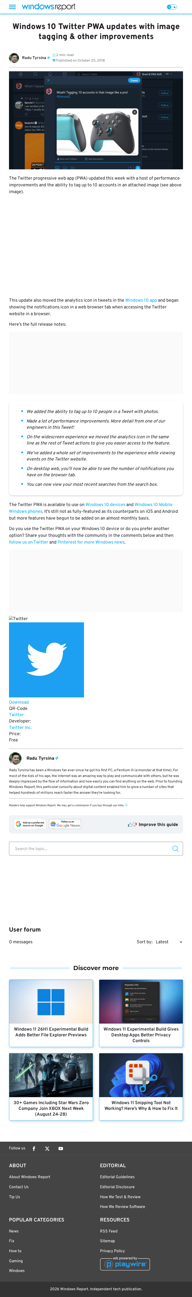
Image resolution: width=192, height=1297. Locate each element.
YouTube (60, 1148)
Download (19, 702)
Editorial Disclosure (117, 1187)
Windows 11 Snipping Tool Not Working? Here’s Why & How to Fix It (141, 1106)
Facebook (34, 1148)
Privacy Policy (112, 1251)
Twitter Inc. (20, 728)
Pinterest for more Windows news (91, 542)
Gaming (16, 1261)
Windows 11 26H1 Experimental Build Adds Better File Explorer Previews (51, 1032)
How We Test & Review (120, 1197)
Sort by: (144, 942)
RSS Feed (109, 1231)
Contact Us (19, 1187)
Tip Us (14, 1197)
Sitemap (107, 1241)
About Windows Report (29, 1177)
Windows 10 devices (105, 505)
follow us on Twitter (28, 542)
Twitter (16, 715)
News (14, 1231)
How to (15, 1251)
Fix (11, 1241)
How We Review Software (122, 1206)
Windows (17, 1270)
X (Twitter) (47, 1148)
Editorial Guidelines (117, 1177)
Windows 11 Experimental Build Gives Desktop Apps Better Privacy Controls (141, 1035)
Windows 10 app (141, 300)
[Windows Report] (48, 7)
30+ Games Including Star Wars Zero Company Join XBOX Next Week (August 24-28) (51, 1108)
